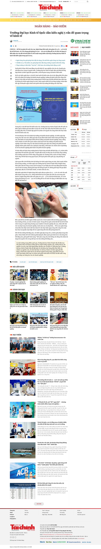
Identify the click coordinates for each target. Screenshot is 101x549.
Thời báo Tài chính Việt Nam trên (46, 46)
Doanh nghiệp (55, 19)
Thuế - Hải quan (29, 19)
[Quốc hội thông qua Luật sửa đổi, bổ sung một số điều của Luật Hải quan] (74, 96)
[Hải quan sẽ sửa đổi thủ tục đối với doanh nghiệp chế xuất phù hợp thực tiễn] (74, 88)
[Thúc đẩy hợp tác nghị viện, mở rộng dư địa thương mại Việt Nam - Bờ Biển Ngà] (74, 53)
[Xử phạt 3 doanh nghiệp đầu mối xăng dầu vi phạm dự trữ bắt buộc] (19, 274)
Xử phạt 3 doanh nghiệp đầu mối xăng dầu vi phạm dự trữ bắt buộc (18, 283)
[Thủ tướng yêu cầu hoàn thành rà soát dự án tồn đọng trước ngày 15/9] (74, 71)
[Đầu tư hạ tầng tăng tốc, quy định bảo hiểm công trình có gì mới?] (22, 367)
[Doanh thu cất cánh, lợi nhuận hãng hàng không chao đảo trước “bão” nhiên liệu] (22, 450)
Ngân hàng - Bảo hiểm (46, 19)
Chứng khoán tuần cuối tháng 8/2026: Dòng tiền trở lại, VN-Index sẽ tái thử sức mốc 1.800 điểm (85, 62)
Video (11, 512)
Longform (12, 516)
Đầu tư (23, 19)
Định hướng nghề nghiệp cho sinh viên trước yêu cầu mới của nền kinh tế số (38, 283)
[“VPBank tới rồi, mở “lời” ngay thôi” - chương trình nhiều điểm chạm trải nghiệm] (22, 410)
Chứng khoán (37, 19)
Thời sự (14, 19)
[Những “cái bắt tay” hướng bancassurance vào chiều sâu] (22, 345)
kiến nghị (59, 262)
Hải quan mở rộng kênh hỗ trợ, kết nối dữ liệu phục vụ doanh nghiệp (18, 327)
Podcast (12, 514)
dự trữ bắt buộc (33, 262)
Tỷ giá (72, 157)
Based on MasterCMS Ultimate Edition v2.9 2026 (21, 546)
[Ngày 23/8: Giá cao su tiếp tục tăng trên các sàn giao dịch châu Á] (19, 297)
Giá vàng (73, 129)
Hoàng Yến (15, 40)
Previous (89, 129)
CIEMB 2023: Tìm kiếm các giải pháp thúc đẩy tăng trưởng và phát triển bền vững (40, 63)
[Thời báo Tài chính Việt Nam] (50, 7)
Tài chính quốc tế (87, 19)
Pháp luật (79, 19)
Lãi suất (73, 186)
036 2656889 (81, 538)
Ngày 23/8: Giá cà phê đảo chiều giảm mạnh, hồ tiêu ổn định (85, 122)
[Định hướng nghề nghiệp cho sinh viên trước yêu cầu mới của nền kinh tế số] (39, 274)
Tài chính (19, 19)
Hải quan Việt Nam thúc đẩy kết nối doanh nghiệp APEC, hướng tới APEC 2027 (38, 327)
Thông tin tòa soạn (45, 538)
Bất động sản (69, 19)
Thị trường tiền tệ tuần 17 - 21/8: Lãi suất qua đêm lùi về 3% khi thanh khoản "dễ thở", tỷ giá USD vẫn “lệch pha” (53, 381)
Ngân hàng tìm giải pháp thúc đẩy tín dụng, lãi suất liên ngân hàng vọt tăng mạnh (40, 60)
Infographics (13, 518)
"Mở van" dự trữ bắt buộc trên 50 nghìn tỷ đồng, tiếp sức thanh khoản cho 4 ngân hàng (58, 283)
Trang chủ (12, 510)
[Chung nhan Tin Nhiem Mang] (17, 540)
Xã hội (74, 19)
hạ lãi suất (22, 262)
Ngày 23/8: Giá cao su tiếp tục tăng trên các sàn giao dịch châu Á (19, 306)
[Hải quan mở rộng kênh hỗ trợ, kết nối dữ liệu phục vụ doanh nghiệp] (19, 318)
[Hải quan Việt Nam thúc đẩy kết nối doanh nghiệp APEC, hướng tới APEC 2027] (39, 318)
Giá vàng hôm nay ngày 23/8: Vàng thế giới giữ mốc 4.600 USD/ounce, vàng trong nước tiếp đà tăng (85, 105)
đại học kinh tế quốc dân (46, 262)
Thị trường (62, 19)
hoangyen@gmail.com (17, 41)
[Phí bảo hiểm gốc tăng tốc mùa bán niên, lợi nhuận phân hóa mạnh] (22, 491)
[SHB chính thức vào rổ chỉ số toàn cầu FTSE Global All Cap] (39, 297)
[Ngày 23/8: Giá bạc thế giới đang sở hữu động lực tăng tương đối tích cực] (74, 114)
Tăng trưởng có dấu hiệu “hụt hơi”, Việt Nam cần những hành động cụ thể (38, 65)
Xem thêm (39, 503)
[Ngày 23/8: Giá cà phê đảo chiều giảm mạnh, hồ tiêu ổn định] (74, 122)
